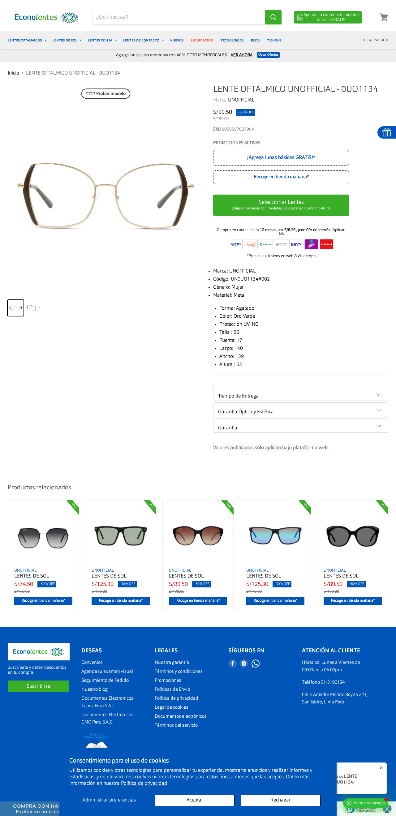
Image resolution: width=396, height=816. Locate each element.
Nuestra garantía (172, 662)
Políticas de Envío (172, 689)
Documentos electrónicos (181, 716)
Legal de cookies (171, 707)
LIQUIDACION (202, 40)
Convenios (92, 662)
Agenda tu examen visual (107, 671)
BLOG (255, 40)
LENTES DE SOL (65, 40)
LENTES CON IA (100, 40)
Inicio (13, 73)
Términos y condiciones (179, 671)
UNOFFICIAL (241, 100)
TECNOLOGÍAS (232, 40)
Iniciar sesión (374, 40)
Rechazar (280, 800)
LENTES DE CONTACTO (141, 40)
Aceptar (195, 800)
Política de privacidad (144, 783)
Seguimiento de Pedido (105, 680)
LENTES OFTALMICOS (25, 40)
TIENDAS (274, 40)
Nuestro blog (94, 689)
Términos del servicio (176, 725)
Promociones (168, 680)
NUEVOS (176, 40)
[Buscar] (273, 17)
